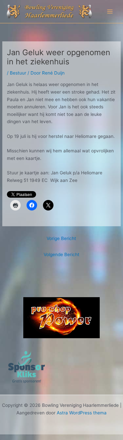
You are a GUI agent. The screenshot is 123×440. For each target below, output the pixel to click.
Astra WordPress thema (82, 412)
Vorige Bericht (61, 238)
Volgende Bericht (61, 254)
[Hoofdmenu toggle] (110, 11)
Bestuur (18, 73)
